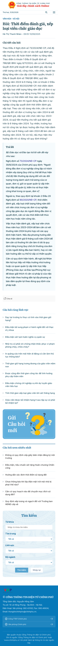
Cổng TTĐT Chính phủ (17, 619)
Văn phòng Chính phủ (17, 624)
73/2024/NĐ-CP (28, 161)
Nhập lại (37, 570)
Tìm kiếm (21, 570)
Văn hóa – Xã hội (11, 19)
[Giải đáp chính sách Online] (29, 590)
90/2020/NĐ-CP (28, 199)
